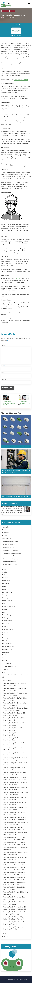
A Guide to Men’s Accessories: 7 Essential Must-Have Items (9, 403)
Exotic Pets (5, 583)
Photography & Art (7, 644)
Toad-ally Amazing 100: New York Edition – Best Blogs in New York (15, 833)
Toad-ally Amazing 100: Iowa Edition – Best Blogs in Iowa (15, 749)
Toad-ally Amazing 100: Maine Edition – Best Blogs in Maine (14, 769)
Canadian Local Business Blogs (12, 553)
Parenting (5, 638)
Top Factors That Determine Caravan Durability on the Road (16, 446)
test (3, 672)
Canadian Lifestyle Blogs (10, 550)
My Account (5, 624)
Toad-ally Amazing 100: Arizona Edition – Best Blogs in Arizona (15, 689)
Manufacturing (6, 615)
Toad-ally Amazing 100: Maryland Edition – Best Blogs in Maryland (15, 774)
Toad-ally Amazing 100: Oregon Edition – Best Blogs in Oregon (15, 858)
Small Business (6, 664)
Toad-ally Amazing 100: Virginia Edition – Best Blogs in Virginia (15, 903)
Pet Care (4, 641)
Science (4, 658)
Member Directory (7, 621)
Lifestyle (12, 11)
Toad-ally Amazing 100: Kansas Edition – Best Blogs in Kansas (15, 754)
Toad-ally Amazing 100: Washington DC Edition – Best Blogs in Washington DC (14, 908)
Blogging (4, 536)
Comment (4, 345)
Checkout (5, 572)
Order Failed (5, 632)
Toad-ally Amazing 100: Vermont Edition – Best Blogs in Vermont (15, 898)
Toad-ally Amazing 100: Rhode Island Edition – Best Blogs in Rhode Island (14, 868)
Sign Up (4, 661)
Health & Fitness (7, 601)
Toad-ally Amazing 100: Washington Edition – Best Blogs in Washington (15, 913)
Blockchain (5, 533)
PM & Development (8, 646)
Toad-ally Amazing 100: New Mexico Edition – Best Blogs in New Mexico (13, 829)
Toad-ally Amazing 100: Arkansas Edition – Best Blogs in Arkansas (15, 694)
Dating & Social (6, 575)
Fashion (4, 586)
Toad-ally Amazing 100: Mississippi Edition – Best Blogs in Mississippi (15, 794)
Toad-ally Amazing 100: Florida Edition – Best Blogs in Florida (14, 719)
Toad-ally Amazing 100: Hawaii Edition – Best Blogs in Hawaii (14, 729)
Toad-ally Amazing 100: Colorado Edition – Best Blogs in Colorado (15, 704)
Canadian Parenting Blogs (10, 559)
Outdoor (4, 635)
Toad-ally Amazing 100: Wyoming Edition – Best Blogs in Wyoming (15, 928)
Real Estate (5, 652)
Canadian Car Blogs (9, 545)
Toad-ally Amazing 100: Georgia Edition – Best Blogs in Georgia (15, 724)
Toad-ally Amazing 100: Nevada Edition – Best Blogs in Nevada (15, 814)
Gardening (5, 598)
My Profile (5, 626)
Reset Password (7, 655)
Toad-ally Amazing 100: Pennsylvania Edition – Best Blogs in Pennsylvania (14, 863)
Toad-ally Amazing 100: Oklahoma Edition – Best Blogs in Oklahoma (15, 853)
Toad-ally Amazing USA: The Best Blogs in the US (15, 676)
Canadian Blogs (6, 538)
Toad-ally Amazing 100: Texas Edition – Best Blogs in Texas (14, 888)
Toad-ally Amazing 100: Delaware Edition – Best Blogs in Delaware (15, 714)
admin (5, 17)
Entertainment (5, 11)
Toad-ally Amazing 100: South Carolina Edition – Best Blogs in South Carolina (14, 873)
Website (3, 379)
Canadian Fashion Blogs (10, 547)
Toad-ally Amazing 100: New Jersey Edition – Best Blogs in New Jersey (15, 823)
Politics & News (7, 649)
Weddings (5, 937)
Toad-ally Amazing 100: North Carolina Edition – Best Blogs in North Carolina (14, 838)
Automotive (5, 527)
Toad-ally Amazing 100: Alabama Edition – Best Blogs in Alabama (15, 684)
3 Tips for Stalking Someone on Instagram (24, 402)
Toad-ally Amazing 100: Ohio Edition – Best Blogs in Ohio (15, 848)
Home (4, 604)
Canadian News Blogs (9, 556)
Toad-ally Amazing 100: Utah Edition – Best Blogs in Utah (15, 893)
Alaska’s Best (7, 680)
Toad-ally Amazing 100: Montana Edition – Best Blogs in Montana (15, 804)
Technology (5, 669)
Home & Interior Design (9, 606)
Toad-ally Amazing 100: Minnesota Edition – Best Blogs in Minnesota (15, 789)
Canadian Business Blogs (10, 542)
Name (3, 365)
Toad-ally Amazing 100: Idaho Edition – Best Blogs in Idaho (14, 734)
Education (5, 578)
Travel (4, 934)
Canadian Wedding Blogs (10, 565)
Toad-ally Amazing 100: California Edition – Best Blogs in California (15, 699)
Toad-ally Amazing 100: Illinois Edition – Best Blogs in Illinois (14, 739)
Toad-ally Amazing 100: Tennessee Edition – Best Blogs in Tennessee (15, 883)
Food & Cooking (7, 592)
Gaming (4, 595)
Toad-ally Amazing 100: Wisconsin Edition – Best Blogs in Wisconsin (15, 923)
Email (3, 372)
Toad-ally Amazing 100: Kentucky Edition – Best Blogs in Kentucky (15, 759)
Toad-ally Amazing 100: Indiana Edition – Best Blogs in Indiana (14, 744)
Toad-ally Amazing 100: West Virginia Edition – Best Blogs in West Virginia (14, 918)
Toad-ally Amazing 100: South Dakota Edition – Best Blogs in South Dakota (14, 878)
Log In (4, 612)
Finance (4, 589)
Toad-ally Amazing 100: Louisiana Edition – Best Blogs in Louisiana (15, 764)
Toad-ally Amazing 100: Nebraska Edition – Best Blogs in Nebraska (15, 809)
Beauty (4, 530)
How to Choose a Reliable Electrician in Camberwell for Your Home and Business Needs (16, 471)
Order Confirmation (7, 629)
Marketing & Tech (7, 618)
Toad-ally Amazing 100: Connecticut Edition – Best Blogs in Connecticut (15, 709)
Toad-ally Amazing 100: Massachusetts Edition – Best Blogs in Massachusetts (14, 779)
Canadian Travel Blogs (9, 562)
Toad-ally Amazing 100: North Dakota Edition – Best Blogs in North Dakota (14, 843)
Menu (29, 4)
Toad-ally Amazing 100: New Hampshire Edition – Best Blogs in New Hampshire (14, 818)
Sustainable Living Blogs (9, 666)
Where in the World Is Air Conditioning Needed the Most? (15, 496)
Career (4, 569)
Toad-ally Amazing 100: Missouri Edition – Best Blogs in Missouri (15, 799)
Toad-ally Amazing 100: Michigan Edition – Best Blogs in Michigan (15, 784)
